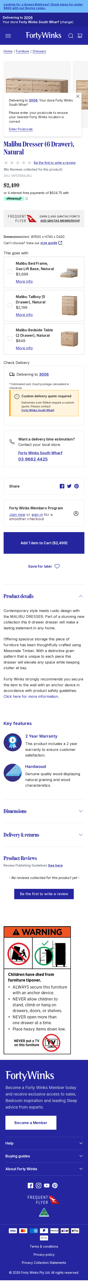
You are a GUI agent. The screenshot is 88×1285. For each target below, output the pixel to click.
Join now (17, 515)
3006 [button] (44, 374)
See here (55, 865)
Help (9, 1143)
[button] (44, 891)
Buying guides (17, 1156)
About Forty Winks (21, 1169)
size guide (49, 243)
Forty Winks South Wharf (37, 410)
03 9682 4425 (33, 459)
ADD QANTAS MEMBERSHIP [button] (60, 220)
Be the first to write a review (44, 894)
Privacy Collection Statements (44, 1263)
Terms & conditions (44, 1246)
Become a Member (30, 1122)
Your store (38, 22)
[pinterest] (76, 486)
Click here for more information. (31, 696)
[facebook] (62, 486)
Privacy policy (44, 1254)
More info (24, 281)
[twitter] (69, 486)
